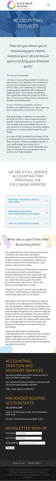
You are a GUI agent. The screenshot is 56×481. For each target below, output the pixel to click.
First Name (10, 433)
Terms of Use (18, 463)
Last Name (10, 438)
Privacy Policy (34, 463)
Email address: (12, 443)
